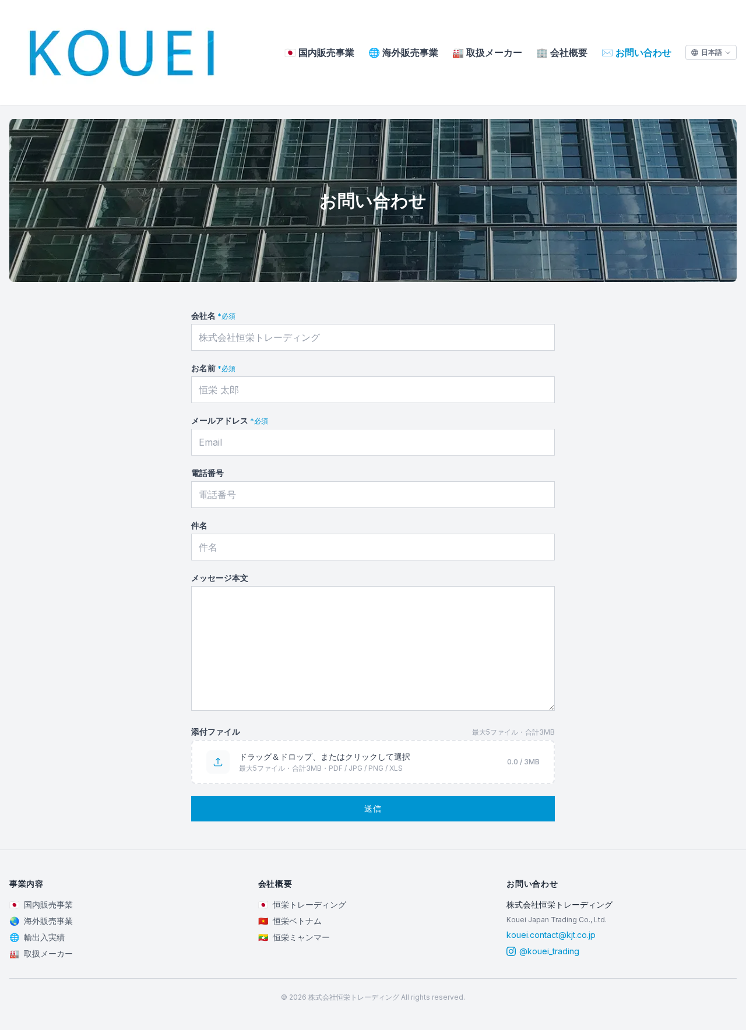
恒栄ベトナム (290, 921)
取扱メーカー (487, 52)
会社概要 (561, 52)
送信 (373, 808)
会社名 (213, 315)
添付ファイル (215, 731)
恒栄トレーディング (302, 904)
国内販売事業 (319, 52)
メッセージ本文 (219, 578)
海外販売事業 (403, 52)
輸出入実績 (37, 937)
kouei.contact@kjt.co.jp (551, 935)
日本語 (711, 52)
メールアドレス (229, 420)
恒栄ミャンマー (294, 937)
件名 (199, 525)
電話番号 (207, 473)
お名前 (213, 368)
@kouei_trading (549, 951)
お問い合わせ (636, 52)
